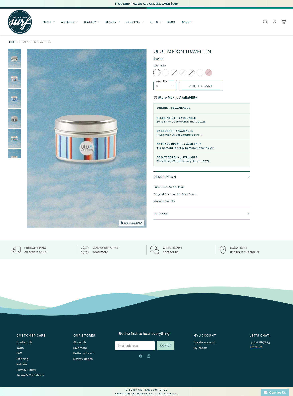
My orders (201, 348)
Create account (204, 342)
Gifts (154, 22)
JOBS (20, 348)
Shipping (23, 358)
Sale (186, 22)
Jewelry (90, 22)
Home (11, 42)
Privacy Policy (26, 369)
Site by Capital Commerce (146, 390)
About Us (79, 342)
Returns (22, 364)
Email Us (256, 347)
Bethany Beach (83, 353)
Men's (47, 22)
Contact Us (24, 342)
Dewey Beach (83, 358)
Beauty (111, 22)
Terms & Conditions (30, 375)
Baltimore (80, 348)
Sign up (165, 345)
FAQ (19, 353)
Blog (171, 22)
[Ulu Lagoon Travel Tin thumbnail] (14, 58)
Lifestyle (133, 22)
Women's (68, 22)
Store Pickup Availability (177, 97)
